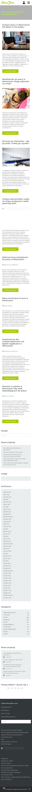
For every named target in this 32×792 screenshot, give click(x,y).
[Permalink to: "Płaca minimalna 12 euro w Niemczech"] (16, 306)
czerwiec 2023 (7, 578)
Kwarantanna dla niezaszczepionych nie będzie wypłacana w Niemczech (13, 342)
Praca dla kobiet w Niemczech (9, 770)
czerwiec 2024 (7, 551)
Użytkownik (4, 758)
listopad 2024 (7, 541)
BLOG (2, 739)
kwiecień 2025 (7, 531)
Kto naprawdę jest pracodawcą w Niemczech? (12, 449)
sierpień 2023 (7, 575)
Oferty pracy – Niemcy (7, 760)
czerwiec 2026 (7, 497)
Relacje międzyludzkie (9, 629)
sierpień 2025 (7, 521)
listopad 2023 (7, 568)
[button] (29, 789)
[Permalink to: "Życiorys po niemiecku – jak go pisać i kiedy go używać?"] (16, 157)
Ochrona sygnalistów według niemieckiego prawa (15, 732)
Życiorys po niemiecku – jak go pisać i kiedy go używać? (15, 142)
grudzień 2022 (7, 580)
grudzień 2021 (7, 590)
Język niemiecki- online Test (9, 741)
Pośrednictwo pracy (6, 737)
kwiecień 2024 (7, 556)
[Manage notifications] (4, 788)
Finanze (5, 617)
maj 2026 (5, 499)
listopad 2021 (7, 593)
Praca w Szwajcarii (6, 779)
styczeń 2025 (6, 538)
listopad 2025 (7, 514)
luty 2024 (5, 561)
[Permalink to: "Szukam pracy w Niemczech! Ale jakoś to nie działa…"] (16, 41)
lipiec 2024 (6, 548)
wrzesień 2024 (7, 546)
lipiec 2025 (6, 524)
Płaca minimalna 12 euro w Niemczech (15, 299)
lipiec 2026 (6, 494)
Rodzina (5, 631)
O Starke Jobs (7, 626)
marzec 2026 (6, 504)
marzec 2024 (6, 558)
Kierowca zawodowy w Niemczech (13, 452)
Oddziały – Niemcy (6, 763)
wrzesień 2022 (7, 583)
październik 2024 (8, 543)
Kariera (5, 622)
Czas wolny (6, 614)
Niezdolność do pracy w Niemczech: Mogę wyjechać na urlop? (15, 81)
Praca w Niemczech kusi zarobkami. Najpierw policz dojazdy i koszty (15, 463)
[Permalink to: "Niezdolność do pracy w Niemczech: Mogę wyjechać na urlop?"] (16, 98)
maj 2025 (5, 529)
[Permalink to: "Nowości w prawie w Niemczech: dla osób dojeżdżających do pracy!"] (16, 396)
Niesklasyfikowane (8, 624)
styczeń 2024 (6, 563)
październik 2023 (8, 570)
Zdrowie (5, 634)
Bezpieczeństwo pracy (9, 612)
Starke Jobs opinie (6, 744)
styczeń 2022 (6, 588)
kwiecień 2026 (7, 501)
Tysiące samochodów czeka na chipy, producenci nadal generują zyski (15, 201)
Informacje (6, 619)
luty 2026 (5, 506)
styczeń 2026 (6, 509)
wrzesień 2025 (7, 519)
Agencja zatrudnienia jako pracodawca (12, 734)
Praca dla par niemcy (7, 774)
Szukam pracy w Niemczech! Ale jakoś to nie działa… (16, 26)
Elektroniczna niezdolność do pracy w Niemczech (15, 258)
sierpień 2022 (7, 585)
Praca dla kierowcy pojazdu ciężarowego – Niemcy (15, 765)
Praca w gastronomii (7, 767)
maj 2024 (5, 553)
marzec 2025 (6, 534)
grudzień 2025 (7, 511)
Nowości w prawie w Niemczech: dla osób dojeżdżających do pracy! (14, 388)
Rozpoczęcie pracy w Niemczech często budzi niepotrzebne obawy (14, 459)
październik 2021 (8, 595)
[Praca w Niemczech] (7, 2)
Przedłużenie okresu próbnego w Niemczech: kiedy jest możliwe (12, 455)
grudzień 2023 (7, 565)
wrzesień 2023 (7, 573)
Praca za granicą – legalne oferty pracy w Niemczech (15, 777)
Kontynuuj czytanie (10, 71)
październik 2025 (8, 516)
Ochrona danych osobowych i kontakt (11, 730)
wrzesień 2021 (7, 597)
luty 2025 (5, 536)
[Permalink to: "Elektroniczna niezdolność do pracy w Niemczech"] (16, 265)
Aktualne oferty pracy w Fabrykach (11, 772)
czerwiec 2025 (7, 526)
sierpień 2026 (7, 492)
